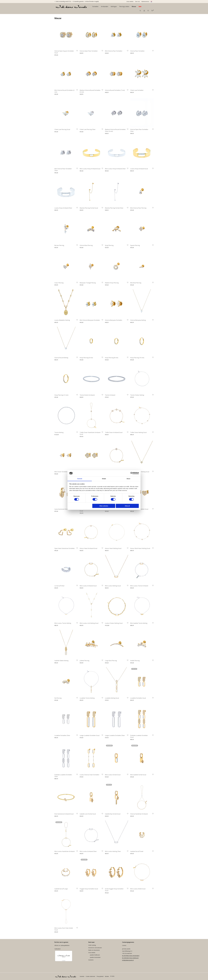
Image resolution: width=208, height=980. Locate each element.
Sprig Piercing (109, 245)
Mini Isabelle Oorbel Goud (138, 775)
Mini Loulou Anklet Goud (137, 889)
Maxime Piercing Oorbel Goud (89, 208)
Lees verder (133, 700)
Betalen (107, 976)
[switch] (95, 499)
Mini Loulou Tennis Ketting (62, 623)
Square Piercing (135, 245)
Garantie (82, 976)
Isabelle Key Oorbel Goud (112, 814)
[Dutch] (151, 1)
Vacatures (91, 960)
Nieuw (134, 6)
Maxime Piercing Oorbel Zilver (114, 208)
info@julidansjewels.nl (128, 960)
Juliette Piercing (84, 660)
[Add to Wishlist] (77, 51)
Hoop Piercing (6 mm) (86, 358)
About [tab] (128, 478)
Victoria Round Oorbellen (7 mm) (115, 90)
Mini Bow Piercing (135, 283)
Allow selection (103, 506)
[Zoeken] (140, 11)
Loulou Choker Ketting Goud (113, 623)
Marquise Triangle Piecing (88, 283)
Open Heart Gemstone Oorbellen (64, 548)
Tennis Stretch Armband (87, 395)
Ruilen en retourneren (94, 950)
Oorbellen (95, 6)
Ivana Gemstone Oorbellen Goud (64, 509)
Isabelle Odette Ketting (61, 660)
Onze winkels (130, 1)
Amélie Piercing (135, 660)
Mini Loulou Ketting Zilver (113, 851)
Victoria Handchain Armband (139, 814)
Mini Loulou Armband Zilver (88, 851)
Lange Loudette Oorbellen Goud (89, 735)
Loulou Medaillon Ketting (62, 320)
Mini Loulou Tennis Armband (139, 586)
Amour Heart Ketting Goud (113, 548)
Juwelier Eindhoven (95, 955)
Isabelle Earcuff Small (136, 851)
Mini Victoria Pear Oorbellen (113, 51)
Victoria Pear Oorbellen (137, 51)
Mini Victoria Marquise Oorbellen (90, 320)
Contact (124, 945)
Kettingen (114, 6)
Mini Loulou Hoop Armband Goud (90, 169)
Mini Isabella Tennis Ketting (138, 623)
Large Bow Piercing (111, 660)
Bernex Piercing (59, 245)
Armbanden (104, 6)
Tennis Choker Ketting (137, 395)
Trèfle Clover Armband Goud (113, 432)
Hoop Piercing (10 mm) (137, 358)
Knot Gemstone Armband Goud (63, 814)
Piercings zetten (124, 6)
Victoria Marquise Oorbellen (113, 320)
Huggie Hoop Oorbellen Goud (89, 889)
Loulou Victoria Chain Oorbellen (89, 775)
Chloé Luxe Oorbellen (136, 90)
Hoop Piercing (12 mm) (61, 395)
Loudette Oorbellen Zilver (62, 735)
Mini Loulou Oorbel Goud (112, 775)
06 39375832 (125, 955)
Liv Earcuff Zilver (59, 586)
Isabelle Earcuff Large (61, 889)
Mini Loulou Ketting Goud (113, 586)
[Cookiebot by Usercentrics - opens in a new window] (132, 473)
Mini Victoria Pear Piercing (138, 208)
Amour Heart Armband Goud (88, 548)
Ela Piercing (58, 698)
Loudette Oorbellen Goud (138, 698)
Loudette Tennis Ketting (87, 698)
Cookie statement (90, 976)
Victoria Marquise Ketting (138, 320)
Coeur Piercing (58, 283)
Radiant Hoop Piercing (112, 283)
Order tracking (92, 945)
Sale (140, 6)
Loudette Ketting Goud (112, 698)
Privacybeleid (100, 976)
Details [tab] (104, 478)
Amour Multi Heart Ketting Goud (140, 548)
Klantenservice (145, 1)
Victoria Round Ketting (61, 358)
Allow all (127, 506)
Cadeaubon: (57, 949)
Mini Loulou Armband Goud (88, 586)
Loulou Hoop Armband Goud (139, 169)
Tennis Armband (110, 395)
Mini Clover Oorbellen (61, 472)
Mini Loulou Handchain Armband (64, 851)
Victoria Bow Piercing (86, 245)
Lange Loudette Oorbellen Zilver (115, 735)
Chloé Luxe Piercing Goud (62, 129)
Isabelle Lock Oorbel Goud (88, 814)
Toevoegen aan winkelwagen (61, 55)
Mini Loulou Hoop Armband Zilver (115, 169)
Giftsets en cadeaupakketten (61, 945)
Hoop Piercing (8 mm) (111, 358)
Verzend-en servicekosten (95, 947)
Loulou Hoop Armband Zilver (63, 208)
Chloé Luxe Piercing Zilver (87, 129)
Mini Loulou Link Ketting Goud (89, 623)
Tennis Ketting (58, 432)
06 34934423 (125, 958)
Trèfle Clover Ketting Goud (138, 432)
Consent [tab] (79, 478)
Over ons (137, 1)
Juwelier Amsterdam (95, 957)
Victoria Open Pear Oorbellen (89, 51)
